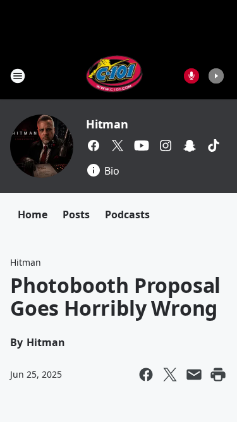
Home (32, 214)
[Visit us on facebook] (93, 145)
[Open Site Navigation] (17, 76)
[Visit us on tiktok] (213, 145)
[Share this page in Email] (194, 374)
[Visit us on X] (117, 145)
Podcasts (127, 214)
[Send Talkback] (191, 76)
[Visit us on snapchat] (189, 145)
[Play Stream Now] (216, 76)
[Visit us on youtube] (141, 145)
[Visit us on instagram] (165, 145)
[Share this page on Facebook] (146, 374)
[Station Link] (114, 75)
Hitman (107, 124)
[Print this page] (218, 374)
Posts (76, 214)
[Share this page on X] (170, 374)
